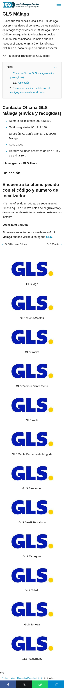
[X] (24, 684)
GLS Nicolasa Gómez (16, 244)
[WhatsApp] (40, 684)
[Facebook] (8, 684)
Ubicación (24, 82)
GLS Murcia (53, 244)
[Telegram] (56, 684)
